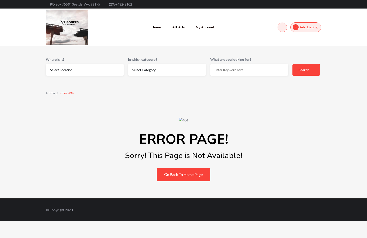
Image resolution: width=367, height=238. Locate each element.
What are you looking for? (230, 59)
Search (304, 70)
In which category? (142, 59)
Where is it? (55, 59)
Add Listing (309, 27)
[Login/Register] (282, 27)
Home (156, 27)
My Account (205, 27)
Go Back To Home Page (183, 174)
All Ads (178, 27)
